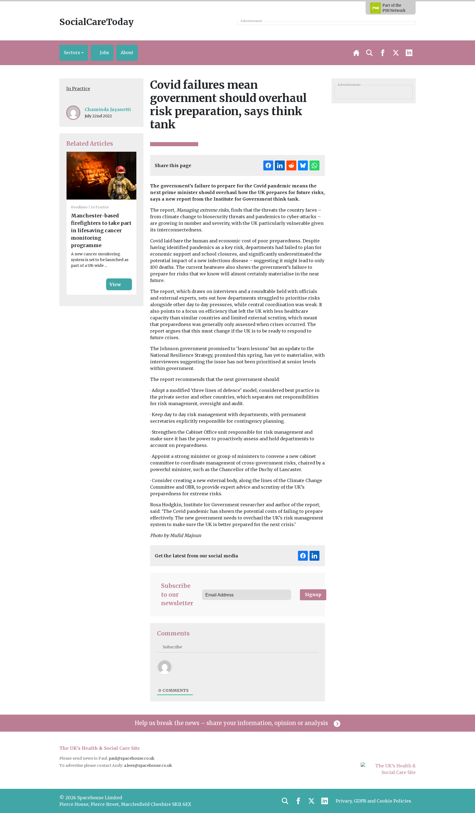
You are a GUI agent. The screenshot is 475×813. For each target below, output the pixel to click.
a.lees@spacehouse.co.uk (148, 765)
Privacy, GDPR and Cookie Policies (373, 801)
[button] (73, 53)
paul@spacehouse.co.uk (132, 758)
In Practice (78, 88)
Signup (313, 594)
